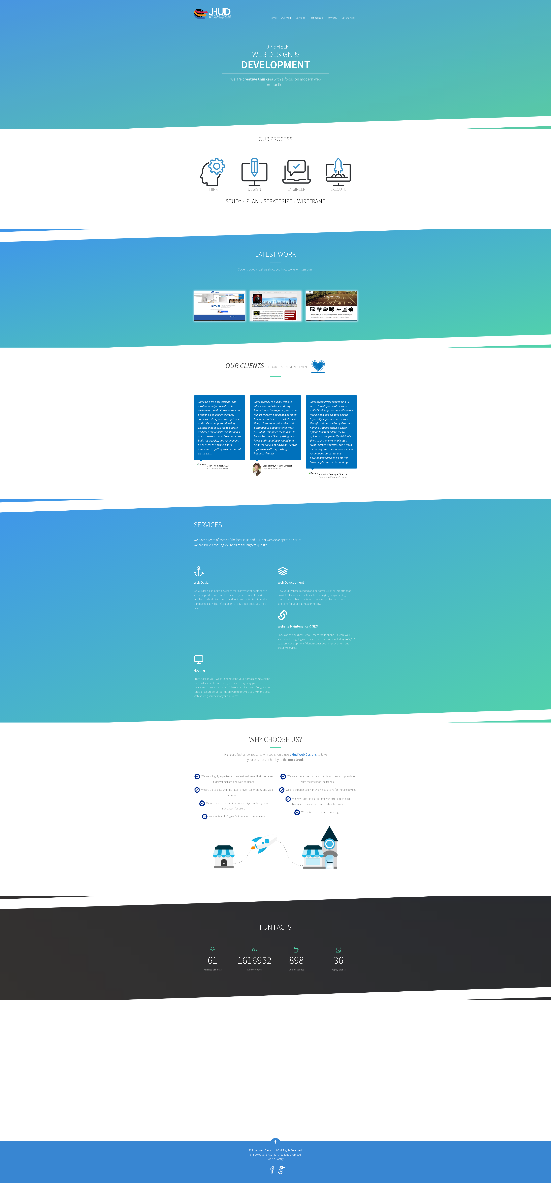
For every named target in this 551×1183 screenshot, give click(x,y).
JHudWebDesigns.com (214, 1103)
